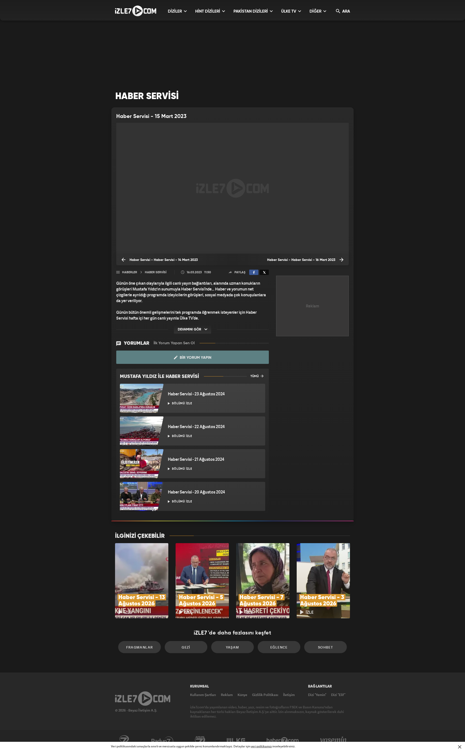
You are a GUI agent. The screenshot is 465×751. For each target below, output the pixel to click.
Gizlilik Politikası (265, 694)
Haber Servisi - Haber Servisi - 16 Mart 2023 (301, 260)
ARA (345, 11)
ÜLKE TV (289, 11)
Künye (242, 694)
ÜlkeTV (236, 740)
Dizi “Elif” (338, 694)
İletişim (289, 694)
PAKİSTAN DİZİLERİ (251, 11)
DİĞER (316, 11)
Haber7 (283, 740)
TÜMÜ (254, 376)
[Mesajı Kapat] (459, 747)
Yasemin (333, 740)
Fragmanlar (139, 647)
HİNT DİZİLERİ (208, 11)
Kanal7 (124, 740)
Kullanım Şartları (203, 694)
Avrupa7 (200, 740)
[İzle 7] (135, 11)
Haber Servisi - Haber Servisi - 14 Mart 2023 (163, 260)
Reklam (227, 694)
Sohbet (325, 647)
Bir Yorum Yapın (195, 358)
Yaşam (232, 647)
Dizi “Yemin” (317, 694)
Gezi (186, 647)
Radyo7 (162, 740)
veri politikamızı (261, 746)
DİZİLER (175, 11)
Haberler (129, 272)
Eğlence (279, 647)
